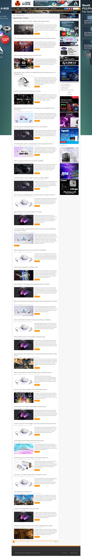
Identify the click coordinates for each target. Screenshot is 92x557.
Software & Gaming (31, 23)
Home (13, 8)
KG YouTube (53, 8)
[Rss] (62, 553)
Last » (28, 541)
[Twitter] (67, 9)
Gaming (29, 8)
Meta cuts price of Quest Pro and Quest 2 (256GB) (28, 161)
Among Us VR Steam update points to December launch (30, 389)
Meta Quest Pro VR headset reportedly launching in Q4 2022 (31, 284)
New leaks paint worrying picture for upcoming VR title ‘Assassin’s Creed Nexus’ (35, 354)
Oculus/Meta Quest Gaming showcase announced (28, 440)
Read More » (37, 33)
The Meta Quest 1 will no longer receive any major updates (31, 178)
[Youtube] (69, 9)
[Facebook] (65, 9)
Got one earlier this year (66, 85)
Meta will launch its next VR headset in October (28, 212)
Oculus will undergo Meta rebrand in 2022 (26, 509)
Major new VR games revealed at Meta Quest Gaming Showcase (33, 372)
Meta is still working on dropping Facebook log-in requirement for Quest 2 (35, 302)
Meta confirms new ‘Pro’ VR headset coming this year (29, 337)
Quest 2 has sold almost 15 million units (26, 267)
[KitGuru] (22, 3)
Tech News (37, 23)
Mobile (35, 8)
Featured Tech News (24, 23)
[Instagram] (71, 9)
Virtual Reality (41, 23)
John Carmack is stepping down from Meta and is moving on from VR (34, 195)
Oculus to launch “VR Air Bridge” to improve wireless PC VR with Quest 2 (35, 423)
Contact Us (72, 552)
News (18, 8)
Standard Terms (36, 552)
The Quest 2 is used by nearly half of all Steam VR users (30, 474)
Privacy (75, 552)
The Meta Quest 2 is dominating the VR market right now (31, 457)
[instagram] (66, 553)
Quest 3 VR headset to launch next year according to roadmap (32, 320)
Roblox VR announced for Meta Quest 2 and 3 (27, 91)
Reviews (23, 8)
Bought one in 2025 (65, 87)
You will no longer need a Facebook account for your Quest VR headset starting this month (35, 229)
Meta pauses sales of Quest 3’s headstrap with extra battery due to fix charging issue (34, 73)
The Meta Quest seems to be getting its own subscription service (33, 144)
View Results (69, 94)
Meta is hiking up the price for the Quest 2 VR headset (30, 250)
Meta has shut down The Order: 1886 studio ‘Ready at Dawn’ (31, 21)
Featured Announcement (25, 232)
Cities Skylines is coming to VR (23, 491)
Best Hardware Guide (43, 8)
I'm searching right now (65, 84)
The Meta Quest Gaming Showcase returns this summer (31, 127)
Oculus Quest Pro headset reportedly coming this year (30, 406)
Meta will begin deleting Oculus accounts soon (27, 55)
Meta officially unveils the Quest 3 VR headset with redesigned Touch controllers (34, 109)
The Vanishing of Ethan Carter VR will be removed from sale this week (34, 38)
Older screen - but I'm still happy (67, 90)
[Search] (79, 9)
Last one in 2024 (64, 88)
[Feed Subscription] (58, 17)
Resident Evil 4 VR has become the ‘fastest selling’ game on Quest (33, 526)
